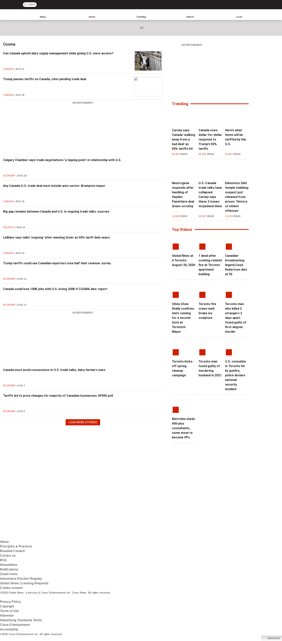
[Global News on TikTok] (88, 537)
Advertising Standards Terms (21, 620)
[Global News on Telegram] (146, 537)
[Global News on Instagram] (204, 507)
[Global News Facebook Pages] (29, 507)
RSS (3, 560)
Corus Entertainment (15, 625)
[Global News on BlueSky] (204, 537)
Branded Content (12, 551)
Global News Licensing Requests (24, 583)
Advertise (7, 615)
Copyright (7, 606)
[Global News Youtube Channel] (146, 507)
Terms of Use (9, 611)
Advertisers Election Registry (21, 578)
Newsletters (8, 565)
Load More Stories (82, 423)
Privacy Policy (10, 602)
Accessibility (9, 629)
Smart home (8, 574)
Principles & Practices (16, 546)
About (4, 542)
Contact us (8, 555)
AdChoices (274, 638)
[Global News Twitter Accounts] (88, 507)
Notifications (9, 569)
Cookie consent (11, 588)
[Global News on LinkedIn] (29, 537)
